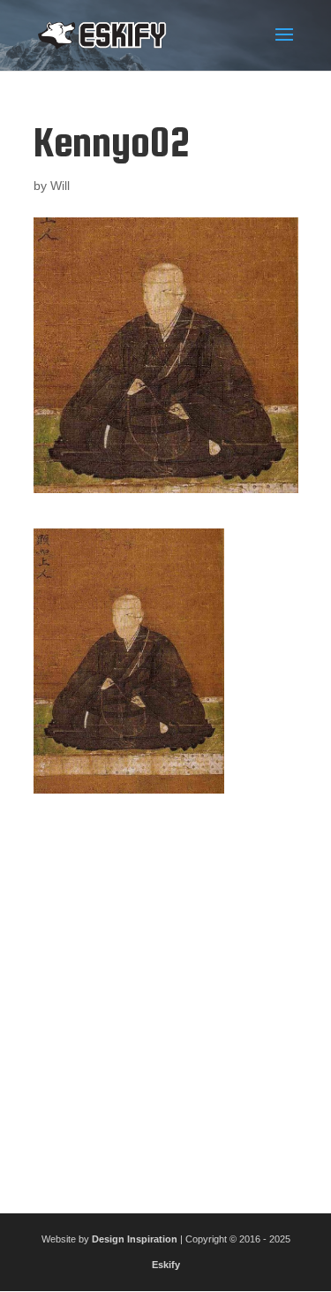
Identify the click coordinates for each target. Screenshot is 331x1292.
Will (60, 186)
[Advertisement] (165, 996)
